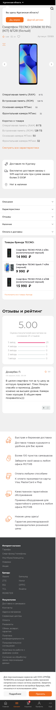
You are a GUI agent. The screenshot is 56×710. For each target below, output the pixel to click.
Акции (5, 566)
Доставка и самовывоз (13, 604)
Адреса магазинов (11, 612)
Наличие (7, 224)
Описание (7, 201)
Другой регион (35, 19)
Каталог (17, 706)
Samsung (23, 577)
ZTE (4, 581)
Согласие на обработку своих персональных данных (14, 660)
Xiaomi (5, 577)
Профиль (39, 706)
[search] (52, 8)
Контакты (7, 608)
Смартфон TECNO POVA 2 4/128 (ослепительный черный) (32, 280)
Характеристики (11, 209)
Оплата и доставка (12, 231)
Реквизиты (7, 624)
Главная (5, 706)
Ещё (50, 706)
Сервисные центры (12, 616)
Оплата (6, 620)
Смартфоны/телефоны (14, 554)
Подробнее (15, 694)
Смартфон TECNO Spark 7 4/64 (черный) (32, 266)
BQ (4, 585)
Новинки (6, 562)
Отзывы (6, 216)
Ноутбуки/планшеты (13, 558)
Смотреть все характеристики (20, 148)
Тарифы (6, 550)
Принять (40, 694)
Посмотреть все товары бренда (18, 294)
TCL (4, 589)
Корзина (28, 704)
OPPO (22, 585)
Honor (22, 581)
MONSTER (7, 593)
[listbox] (13, 2)
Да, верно (14, 19)
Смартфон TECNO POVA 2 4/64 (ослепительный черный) (32, 251)
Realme (22, 589)
